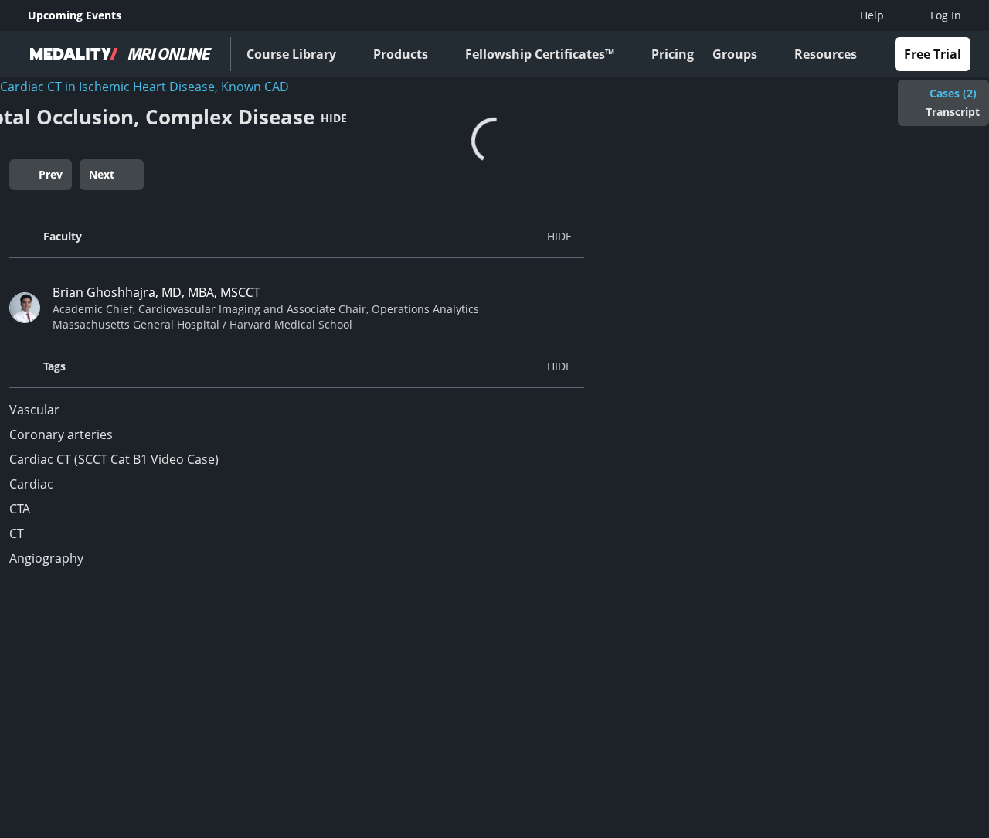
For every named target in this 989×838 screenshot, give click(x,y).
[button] (296, 236)
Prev (51, 174)
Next (101, 174)
